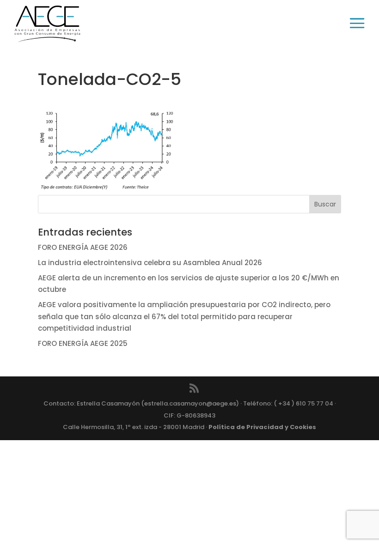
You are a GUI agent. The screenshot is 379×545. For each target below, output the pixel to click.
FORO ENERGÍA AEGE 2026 (83, 247)
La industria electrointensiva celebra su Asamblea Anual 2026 (150, 262)
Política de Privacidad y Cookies (262, 427)
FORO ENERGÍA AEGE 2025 (83, 343)
